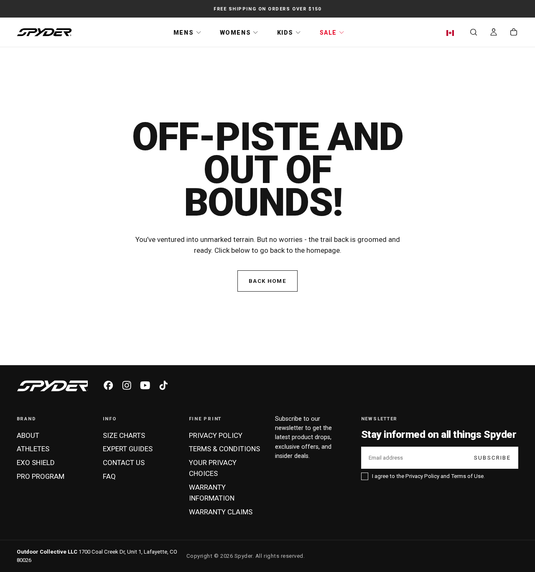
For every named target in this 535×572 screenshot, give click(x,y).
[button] (452, 33)
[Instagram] (126, 385)
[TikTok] (163, 385)
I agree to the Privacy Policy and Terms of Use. (428, 476)
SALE (328, 32)
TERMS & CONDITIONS (224, 449)
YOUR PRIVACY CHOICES (213, 468)
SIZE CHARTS (124, 435)
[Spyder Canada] (53, 386)
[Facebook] (108, 385)
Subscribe (492, 458)
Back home (267, 281)
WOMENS (235, 32)
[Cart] (513, 33)
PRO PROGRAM (40, 476)
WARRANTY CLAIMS (220, 512)
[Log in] (493, 33)
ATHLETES (33, 449)
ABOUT (28, 435)
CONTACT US (124, 462)
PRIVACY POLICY (215, 435)
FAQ (109, 476)
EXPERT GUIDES (128, 449)
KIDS (285, 32)
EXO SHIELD (36, 462)
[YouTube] (145, 385)
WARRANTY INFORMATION (211, 492)
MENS (183, 32)
